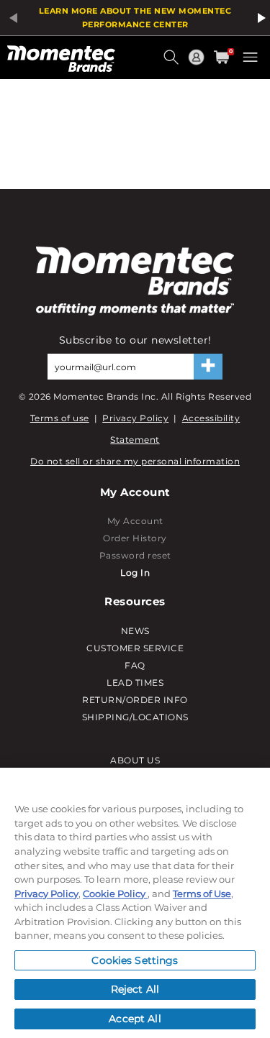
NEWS (135, 630)
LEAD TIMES (135, 682)
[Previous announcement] (11, 18)
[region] (135, 903)
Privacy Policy (135, 418)
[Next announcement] (259, 18)
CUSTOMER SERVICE (135, 648)
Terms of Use (202, 893)
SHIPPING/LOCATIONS (135, 717)
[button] (173, 62)
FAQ (135, 665)
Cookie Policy (115, 893)
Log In (135, 572)
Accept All (135, 1018)
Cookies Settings (134, 960)
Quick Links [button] (198, 63)
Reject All (135, 989)
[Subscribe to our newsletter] (208, 367)
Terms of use (59, 418)
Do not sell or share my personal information (135, 461)
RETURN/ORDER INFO (135, 699)
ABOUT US (135, 760)
